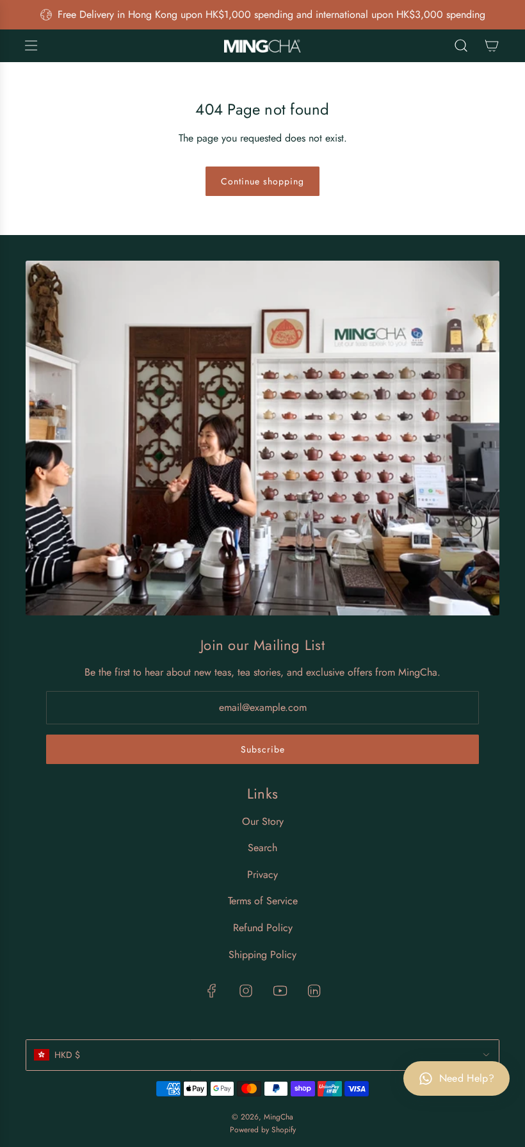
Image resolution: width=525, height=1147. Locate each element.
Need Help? (466, 1078)
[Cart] (491, 45)
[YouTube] (279, 990)
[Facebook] (212, 990)
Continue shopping (262, 181)
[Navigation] (30, 45)
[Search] (461, 45)
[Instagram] (245, 990)
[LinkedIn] (313, 990)
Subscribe (263, 749)
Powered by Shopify (263, 1129)
